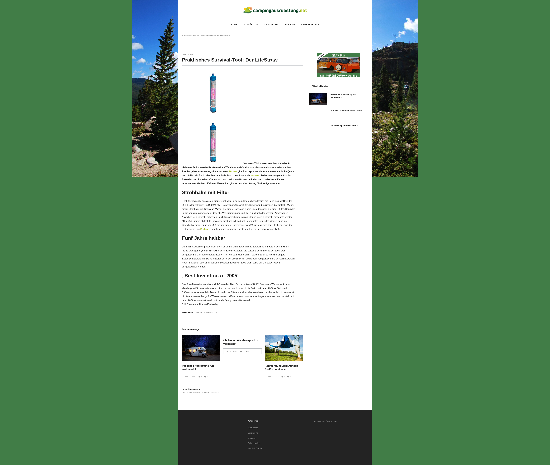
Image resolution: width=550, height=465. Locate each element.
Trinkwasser (211, 312)
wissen (255, 175)
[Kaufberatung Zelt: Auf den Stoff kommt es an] (284, 348)
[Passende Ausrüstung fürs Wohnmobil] (201, 348)
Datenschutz (331, 421)
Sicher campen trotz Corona (344, 125)
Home (184, 35)
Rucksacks (205, 229)
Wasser (233, 171)
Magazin (252, 438)
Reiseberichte (254, 443)
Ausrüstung (194, 35)
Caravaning (253, 433)
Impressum (319, 421)
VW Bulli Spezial (255, 448)
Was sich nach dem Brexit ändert (346, 110)
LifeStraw (200, 312)
